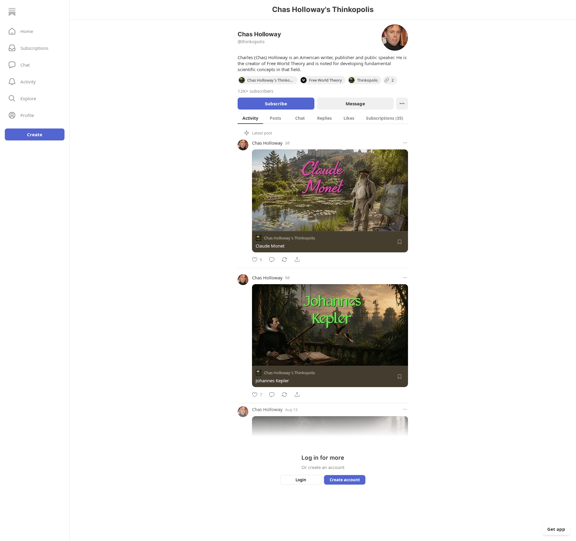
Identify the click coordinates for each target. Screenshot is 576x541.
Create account (345, 479)
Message (355, 104)
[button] (34, 31)
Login (301, 479)
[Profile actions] (402, 104)
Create (34, 134)
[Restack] (284, 259)
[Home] (12, 12)
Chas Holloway (267, 143)
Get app (556, 529)
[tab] (250, 118)
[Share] (297, 259)
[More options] (405, 143)
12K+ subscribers (255, 91)
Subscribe (276, 104)
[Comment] (272, 259)
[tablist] (323, 118)
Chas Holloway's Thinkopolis (289, 238)
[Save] (399, 242)
